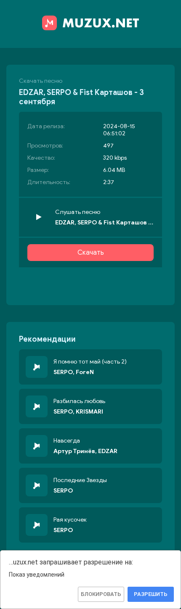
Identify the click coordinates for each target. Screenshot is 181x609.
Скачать (90, 252)
